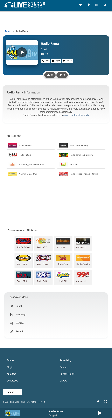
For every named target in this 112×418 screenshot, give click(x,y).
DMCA (63, 380)
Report (57, 61)
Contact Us (12, 380)
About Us (11, 374)
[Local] (89, 5)
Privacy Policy (67, 374)
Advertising (65, 360)
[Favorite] (80, 5)
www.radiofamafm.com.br (76, 115)
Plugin (10, 367)
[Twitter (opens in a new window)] (105, 401)
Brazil (8, 31)
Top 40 (44, 54)
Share (47, 61)
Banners (64, 367)
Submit (10, 360)
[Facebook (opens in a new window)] (98, 401)
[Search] (105, 5)
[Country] (97, 5)
